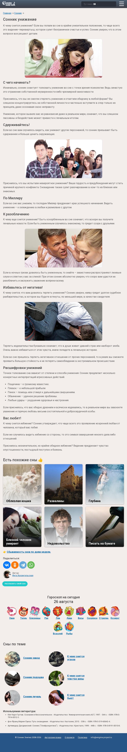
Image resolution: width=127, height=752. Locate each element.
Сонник (18, 13)
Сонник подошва (33, 677)
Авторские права (53, 737)
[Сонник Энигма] (9, 3)
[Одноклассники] (15, 565)
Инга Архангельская (22, 575)
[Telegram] (23, 565)
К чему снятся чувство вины (75, 677)
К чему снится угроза (75, 658)
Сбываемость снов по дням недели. (29, 551)
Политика (82, 737)
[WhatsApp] (31, 565)
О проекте (69, 737)
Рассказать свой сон (15, 584)
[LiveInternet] (63, 744)
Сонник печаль (32, 696)
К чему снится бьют (75, 697)
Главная (7, 13)
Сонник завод (31, 657)
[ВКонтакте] (7, 565)
